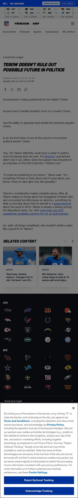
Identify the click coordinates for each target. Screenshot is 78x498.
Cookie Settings (38, 472)
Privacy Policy (55, 424)
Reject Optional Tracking (39, 480)
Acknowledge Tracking (39, 490)
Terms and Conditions (17, 420)
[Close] (73, 408)
